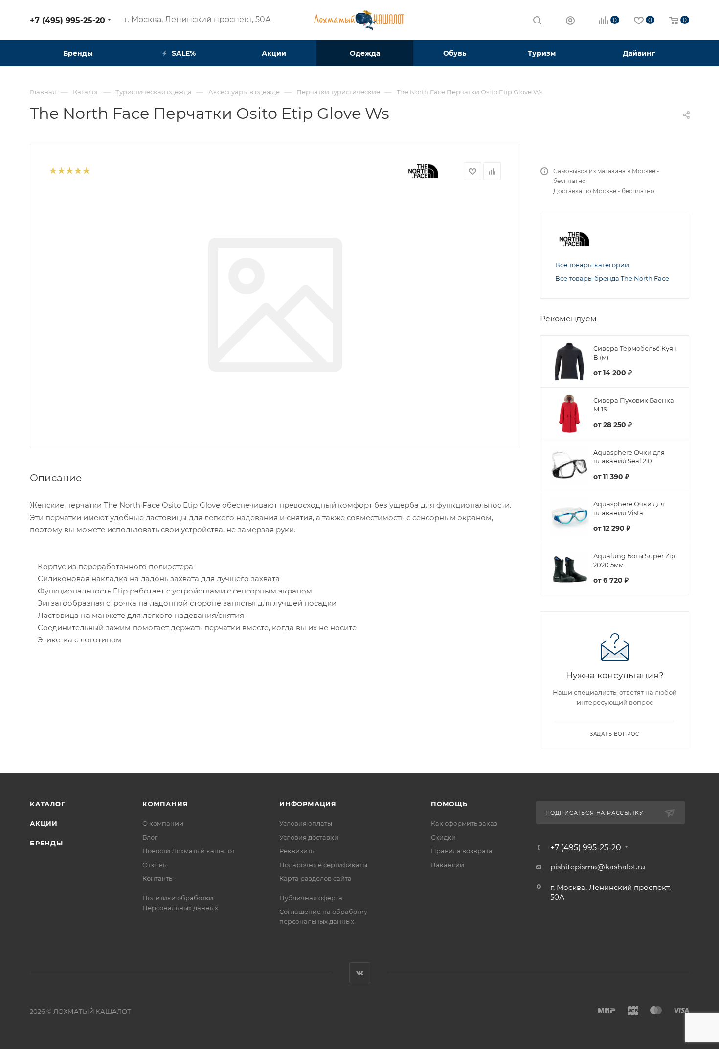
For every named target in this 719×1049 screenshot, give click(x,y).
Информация (308, 804)
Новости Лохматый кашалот (188, 851)
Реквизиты (297, 851)
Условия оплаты (305, 823)
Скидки (443, 837)
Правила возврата (462, 851)
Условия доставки (308, 837)
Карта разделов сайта (315, 878)
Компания (165, 804)
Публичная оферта (310, 898)
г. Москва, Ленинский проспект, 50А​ (197, 19)
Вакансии (447, 864)
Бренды (46, 843)
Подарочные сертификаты (323, 864)
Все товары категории (592, 265)
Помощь (449, 804)
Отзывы (155, 864)
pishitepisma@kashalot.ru (597, 866)
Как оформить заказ (464, 823)
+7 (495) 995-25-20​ (67, 20)
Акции (44, 823)
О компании (162, 823)
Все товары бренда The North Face (612, 278)
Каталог (48, 804)
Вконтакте (359, 972)
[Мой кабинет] (570, 22)
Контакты (158, 878)
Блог (149, 837)
